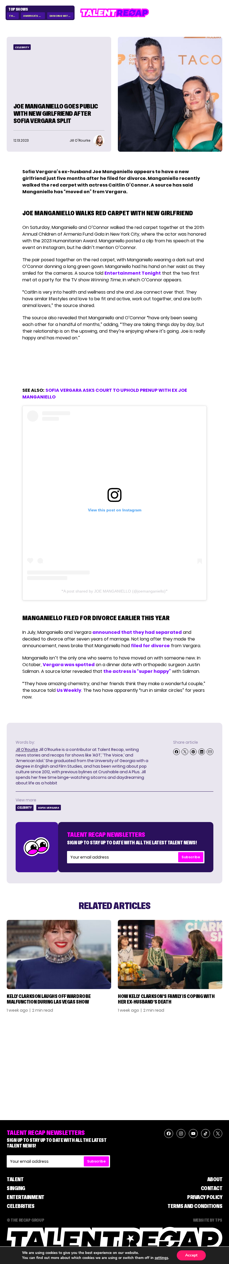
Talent (15, 1179)
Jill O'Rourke (27, 749)
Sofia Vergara (48, 807)
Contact (212, 1188)
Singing (16, 1188)
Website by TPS (207, 1219)
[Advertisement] (114, 364)
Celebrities (21, 1206)
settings (161, 1257)
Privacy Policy (204, 1197)
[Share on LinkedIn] (201, 751)
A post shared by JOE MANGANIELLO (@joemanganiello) (114, 591)
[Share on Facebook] (176, 751)
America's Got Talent (34, 15)
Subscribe (191, 857)
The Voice (14, 15)
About (215, 1179)
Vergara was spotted (69, 664)
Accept (191, 1255)
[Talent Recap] (114, 12)
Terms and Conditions (195, 1206)
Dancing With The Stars (61, 15)
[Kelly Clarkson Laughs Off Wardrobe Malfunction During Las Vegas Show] (59, 954)
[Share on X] (185, 751)
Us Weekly (69, 690)
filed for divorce (150, 645)
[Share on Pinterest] (193, 751)
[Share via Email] (210, 751)
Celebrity (22, 47)
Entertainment (25, 1197)
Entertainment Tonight (132, 273)
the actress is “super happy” (137, 671)
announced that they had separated (137, 632)
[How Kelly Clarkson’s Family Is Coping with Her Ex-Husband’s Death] (170, 954)
